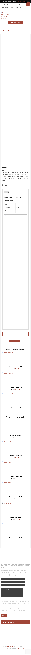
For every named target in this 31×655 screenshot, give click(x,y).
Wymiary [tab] (7, 192)
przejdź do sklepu (21, 1)
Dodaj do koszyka (14, 341)
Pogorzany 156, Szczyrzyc (23, 6)
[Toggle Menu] (28, 15)
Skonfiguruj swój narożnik (7, 6)
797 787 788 (13, 4)
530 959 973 (21, 4)
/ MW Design (18, 7)
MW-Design (10, 646)
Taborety (9, 30)
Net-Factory (21, 648)
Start (4, 30)
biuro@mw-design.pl (21, 555)
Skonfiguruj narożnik (16, 22)
